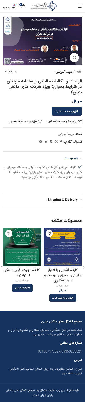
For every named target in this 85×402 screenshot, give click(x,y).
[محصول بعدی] (5, 71)
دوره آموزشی (63, 71)
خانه (79, 71)
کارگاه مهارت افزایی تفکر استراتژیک (22, 272)
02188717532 (48, 351)
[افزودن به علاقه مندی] (49, 233)
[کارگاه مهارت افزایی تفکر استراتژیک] (22, 247)
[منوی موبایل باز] (80, 6)
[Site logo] (43, 6)
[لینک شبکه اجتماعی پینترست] (51, 142)
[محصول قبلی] (15, 71)
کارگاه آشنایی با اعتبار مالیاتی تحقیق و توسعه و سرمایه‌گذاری (62, 275)
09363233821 (71, 351)
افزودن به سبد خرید (67, 111)
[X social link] (56, 142)
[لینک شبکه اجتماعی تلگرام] (40, 142)
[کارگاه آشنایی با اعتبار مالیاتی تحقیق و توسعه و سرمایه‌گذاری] (63, 247)
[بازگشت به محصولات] (10, 71)
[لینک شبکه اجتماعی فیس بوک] (61, 142)
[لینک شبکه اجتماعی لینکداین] (45, 142)
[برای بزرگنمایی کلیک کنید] (74, 57)
